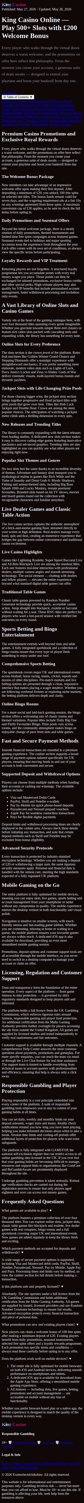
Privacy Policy (12, 1463)
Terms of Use (31, 1463)
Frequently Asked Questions (52, 124)
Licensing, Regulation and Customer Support (42, 118)
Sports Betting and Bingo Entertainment (30, 113)
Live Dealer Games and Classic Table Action (43, 109)
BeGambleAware (22, 1442)
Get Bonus (9, 93)
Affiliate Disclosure (54, 1463)
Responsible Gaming (23, 1467)
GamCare (45, 1442)
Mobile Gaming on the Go (46, 117)
